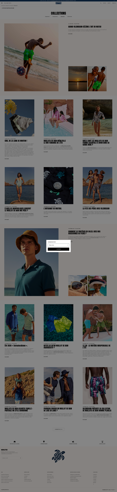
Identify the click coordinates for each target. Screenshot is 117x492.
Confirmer (58, 249)
